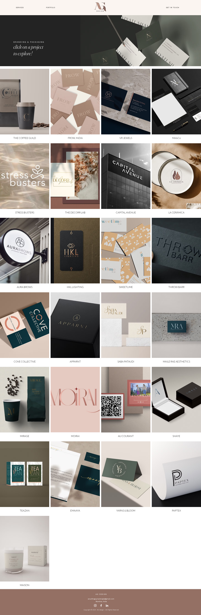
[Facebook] (101, 605)
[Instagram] (95, 605)
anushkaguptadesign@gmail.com (101, 599)
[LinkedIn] (107, 605)
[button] (50, 7)
